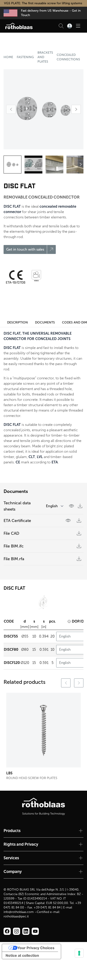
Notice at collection (22, 955)
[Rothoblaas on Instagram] (25, 931)
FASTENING (25, 57)
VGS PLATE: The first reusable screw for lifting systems (43, 3)
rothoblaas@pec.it (16, 916)
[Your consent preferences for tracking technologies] (79, 953)
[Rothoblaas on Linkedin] (16, 931)
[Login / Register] (70, 26)
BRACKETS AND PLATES (45, 57)
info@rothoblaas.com (19, 912)
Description (17, 322)
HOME (8, 57)
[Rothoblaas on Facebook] (7, 931)
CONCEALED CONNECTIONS (68, 57)
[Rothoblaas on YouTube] (35, 931)
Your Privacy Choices (35, 948)
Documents (45, 322)
